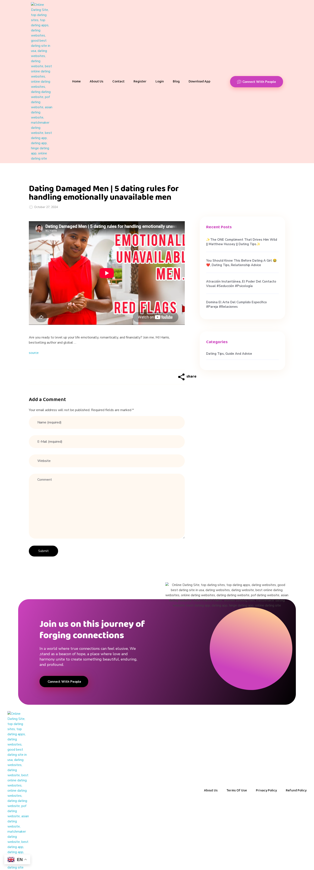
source (34, 352)
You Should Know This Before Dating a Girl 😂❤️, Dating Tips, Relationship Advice (241, 262)
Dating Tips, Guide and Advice (229, 354)
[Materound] (41, 81)
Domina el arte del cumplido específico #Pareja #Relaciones (236, 304)
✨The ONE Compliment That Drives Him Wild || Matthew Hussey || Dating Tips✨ (241, 241)
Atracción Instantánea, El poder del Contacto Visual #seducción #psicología (241, 283)
